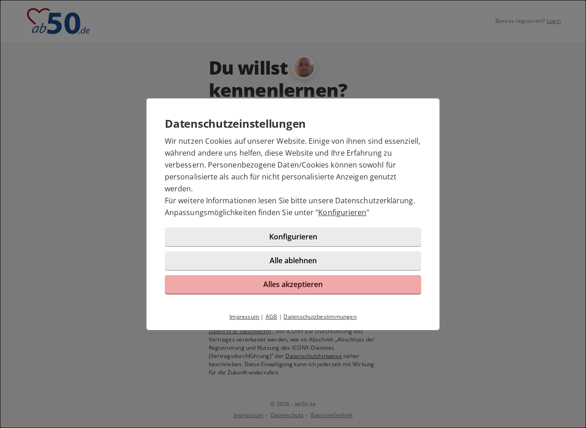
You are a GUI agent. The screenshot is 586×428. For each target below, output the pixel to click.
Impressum (244, 316)
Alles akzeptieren (293, 284)
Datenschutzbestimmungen (320, 316)
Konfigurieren (342, 212)
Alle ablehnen (293, 260)
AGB (271, 316)
